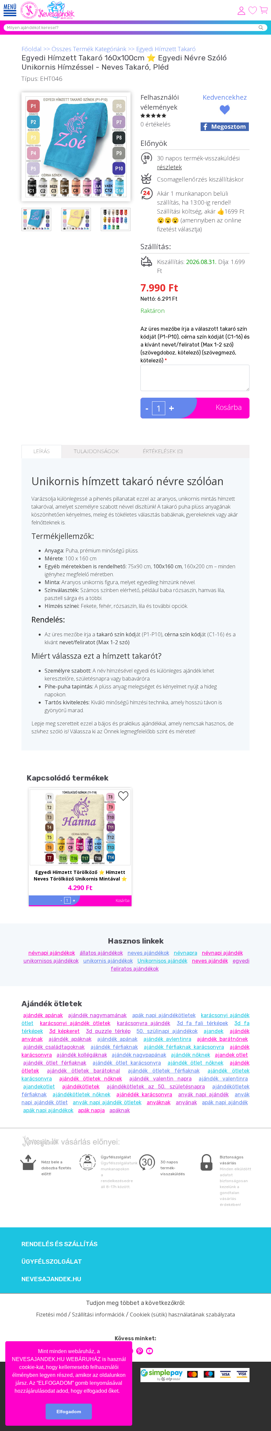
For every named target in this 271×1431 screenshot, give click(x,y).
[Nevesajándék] (48, 3)
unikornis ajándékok (108, 961)
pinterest (139, 1351)
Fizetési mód (51, 1314)
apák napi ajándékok (48, 1110)
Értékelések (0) (163, 451)
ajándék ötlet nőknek (195, 1063)
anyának (186, 1102)
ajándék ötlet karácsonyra (127, 1063)
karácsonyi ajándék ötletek (75, 1023)
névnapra (185, 953)
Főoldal (31, 49)
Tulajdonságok (96, 451)
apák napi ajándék (225, 1102)
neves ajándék (210, 961)
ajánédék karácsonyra (144, 1094)
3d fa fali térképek (202, 1023)
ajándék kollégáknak (82, 1055)
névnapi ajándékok (51, 953)
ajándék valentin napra (160, 1079)
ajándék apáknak (70, 1039)
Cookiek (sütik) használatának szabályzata (182, 1314)
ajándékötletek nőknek (81, 1094)
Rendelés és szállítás (59, 1244)
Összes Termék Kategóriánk (89, 49)
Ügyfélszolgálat (51, 1261)
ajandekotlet (39, 1086)
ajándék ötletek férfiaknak (164, 1071)
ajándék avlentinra (167, 1039)
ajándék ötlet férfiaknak (54, 1063)
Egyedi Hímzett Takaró (166, 49)
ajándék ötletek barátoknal (83, 1071)
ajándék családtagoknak (54, 1047)
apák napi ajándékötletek (164, 1015)
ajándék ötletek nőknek (90, 1079)
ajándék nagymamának (97, 1015)
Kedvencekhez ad (225, 102)
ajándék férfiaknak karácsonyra (184, 1047)
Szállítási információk (98, 1314)
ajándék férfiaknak (114, 1047)
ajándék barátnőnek (222, 1039)
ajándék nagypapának (139, 1055)
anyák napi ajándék (203, 1094)
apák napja (91, 1110)
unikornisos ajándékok (51, 961)
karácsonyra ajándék (144, 1023)
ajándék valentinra (223, 1079)
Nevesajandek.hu (51, 1279)
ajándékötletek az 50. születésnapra (156, 1086)
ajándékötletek (80, 1086)
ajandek (213, 1031)
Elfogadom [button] (69, 1411)
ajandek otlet (231, 1055)
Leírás (41, 451)
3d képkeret (64, 1031)
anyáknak (159, 1102)
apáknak (119, 1110)
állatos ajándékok (101, 953)
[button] (122, 1391)
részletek (169, 167)
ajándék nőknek (190, 1055)
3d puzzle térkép (108, 1031)
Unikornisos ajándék (162, 961)
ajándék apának (43, 1015)
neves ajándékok (148, 953)
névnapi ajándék (222, 953)
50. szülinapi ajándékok (166, 1031)
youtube (149, 1351)
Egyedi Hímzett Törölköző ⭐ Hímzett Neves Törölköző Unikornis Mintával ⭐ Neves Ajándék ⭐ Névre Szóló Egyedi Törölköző (80, 876)
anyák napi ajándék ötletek (107, 1102)
